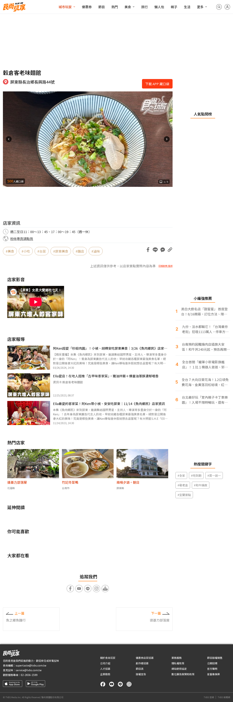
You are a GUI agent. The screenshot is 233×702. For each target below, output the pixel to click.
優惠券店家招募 (145, 658)
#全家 (181, 475)
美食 (128, 6)
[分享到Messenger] (162, 249)
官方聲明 (212, 668)
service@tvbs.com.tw (29, 670)
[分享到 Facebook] (148, 249)
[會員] (227, 7)
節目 (101, 6)
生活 (187, 6)
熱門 (114, 6)
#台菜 (41, 251)
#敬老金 (182, 485)
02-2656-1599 (29, 675)
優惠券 (87, 6)
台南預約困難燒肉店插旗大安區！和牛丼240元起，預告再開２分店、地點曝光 (206, 347)
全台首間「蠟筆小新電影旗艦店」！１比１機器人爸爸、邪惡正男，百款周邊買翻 (205, 364)
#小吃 (25, 251)
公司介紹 (105, 663)
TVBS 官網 (209, 697)
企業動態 (105, 674)
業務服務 (176, 658)
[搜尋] (219, 7)
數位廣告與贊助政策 (182, 674)
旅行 (144, 6)
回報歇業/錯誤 (166, 265)
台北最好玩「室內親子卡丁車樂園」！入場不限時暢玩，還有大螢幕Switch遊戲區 (205, 400)
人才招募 (105, 668)
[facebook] (103, 684)
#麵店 (80, 251)
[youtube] (111, 684)
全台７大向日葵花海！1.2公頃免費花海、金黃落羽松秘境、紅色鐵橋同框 (205, 382)
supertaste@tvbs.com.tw (31, 665)
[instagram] (129, 684)
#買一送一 (214, 475)
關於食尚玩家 (107, 658)
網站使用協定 (179, 668)
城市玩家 (65, 6)
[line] (120, 684)
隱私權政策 (177, 663)
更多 (200, 6)
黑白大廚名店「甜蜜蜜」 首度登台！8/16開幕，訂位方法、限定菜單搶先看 (204, 311)
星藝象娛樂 (213, 674)
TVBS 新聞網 (224, 697)
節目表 (139, 668)
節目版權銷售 (214, 658)
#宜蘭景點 (184, 495)
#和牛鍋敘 (200, 485)
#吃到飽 (196, 475)
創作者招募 (142, 663)
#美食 (10, 251)
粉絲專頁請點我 (21, 238)
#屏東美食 (60, 251)
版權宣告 (141, 674)
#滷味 (95, 251)
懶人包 (159, 6)
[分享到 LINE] (155, 249)
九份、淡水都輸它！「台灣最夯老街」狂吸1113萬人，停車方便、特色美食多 (205, 329)
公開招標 (212, 663)
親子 (174, 6)
